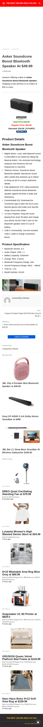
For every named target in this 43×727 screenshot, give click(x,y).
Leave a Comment (21, 337)
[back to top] (38, 722)
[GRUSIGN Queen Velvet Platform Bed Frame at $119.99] (21, 638)
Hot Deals (6, 486)
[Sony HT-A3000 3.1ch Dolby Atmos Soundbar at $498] (21, 402)
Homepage (5, 49)
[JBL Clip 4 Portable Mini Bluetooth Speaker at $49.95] (21, 368)
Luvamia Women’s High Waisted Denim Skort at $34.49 (21, 533)
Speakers (15, 49)
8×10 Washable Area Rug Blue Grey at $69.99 (21, 573)
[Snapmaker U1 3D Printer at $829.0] (21, 596)
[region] (21, 25)
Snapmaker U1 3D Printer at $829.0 (19, 615)
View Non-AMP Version (32, 723)
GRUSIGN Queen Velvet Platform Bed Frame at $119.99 (21, 658)
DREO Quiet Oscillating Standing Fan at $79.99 (17, 493)
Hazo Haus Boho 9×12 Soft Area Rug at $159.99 (19, 700)
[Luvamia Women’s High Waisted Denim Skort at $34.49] (21, 513)
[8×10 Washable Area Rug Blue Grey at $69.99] (21, 553)
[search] (39, 3)
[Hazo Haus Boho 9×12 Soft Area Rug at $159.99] (21, 680)
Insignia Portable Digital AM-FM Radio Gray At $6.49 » (23, 314)
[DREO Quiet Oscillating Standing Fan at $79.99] (21, 473)
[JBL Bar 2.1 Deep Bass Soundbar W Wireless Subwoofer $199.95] (21, 435)
